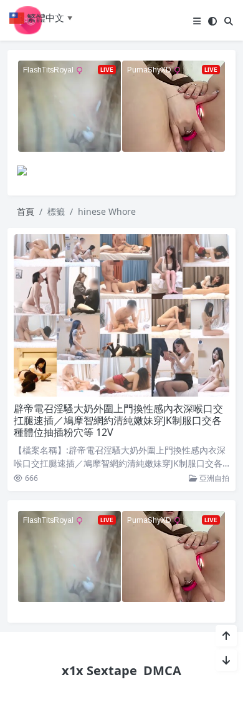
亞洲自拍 (213, 478)
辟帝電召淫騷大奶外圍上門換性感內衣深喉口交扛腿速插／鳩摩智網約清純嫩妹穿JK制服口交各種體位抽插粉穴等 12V (118, 420)
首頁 (25, 211)
